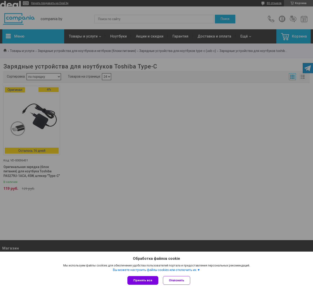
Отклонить (176, 280)
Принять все (142, 280)
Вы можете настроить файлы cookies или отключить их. (155, 270)
